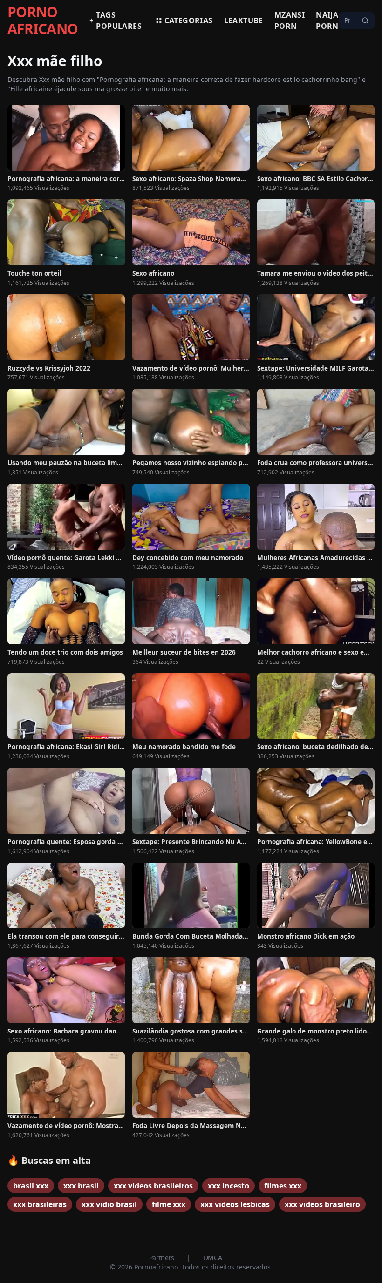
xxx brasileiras (40, 1204)
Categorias (188, 20)
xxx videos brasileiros (153, 1186)
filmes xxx (282, 1186)
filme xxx (168, 1204)
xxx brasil (81, 1186)
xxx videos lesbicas (235, 1204)
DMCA (213, 1257)
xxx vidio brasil (109, 1204)
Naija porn (327, 20)
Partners (162, 1257)
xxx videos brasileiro (322, 1204)
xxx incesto (228, 1186)
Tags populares (119, 20)
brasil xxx (30, 1186)
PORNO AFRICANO (42, 20)
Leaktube (243, 20)
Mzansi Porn (289, 20)
